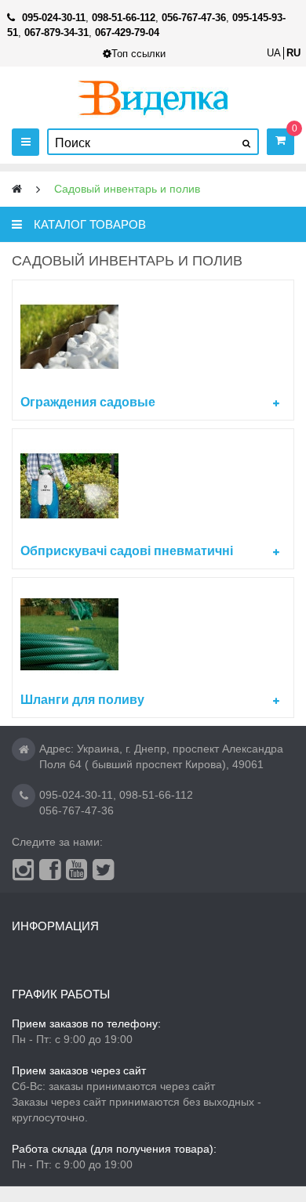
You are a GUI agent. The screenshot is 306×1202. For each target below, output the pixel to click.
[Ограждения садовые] (153, 337)
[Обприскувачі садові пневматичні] (153, 486)
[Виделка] (153, 97)
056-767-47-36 (76, 810)
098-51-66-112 (156, 795)
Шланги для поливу (82, 699)
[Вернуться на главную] (17, 189)
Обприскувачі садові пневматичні (126, 551)
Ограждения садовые (87, 402)
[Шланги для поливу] (153, 635)
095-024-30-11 (76, 795)
